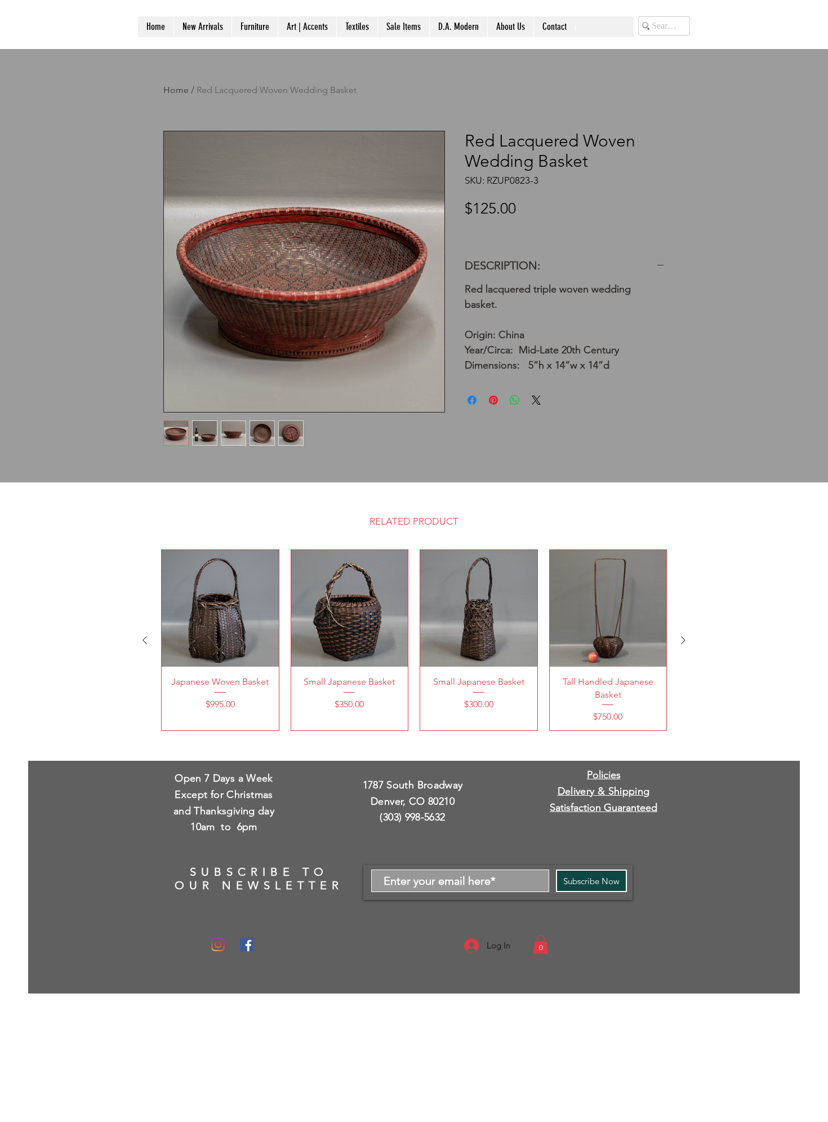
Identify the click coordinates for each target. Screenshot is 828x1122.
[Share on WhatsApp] (515, 400)
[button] (541, 944)
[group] (414, 640)
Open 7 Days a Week (224, 778)
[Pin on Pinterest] (493, 400)
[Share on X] (536, 400)
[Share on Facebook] (472, 400)
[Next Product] (683, 640)
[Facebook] (246, 944)
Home (176, 90)
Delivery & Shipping (604, 791)
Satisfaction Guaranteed (603, 807)
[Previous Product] (145, 640)
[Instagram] (218, 944)
